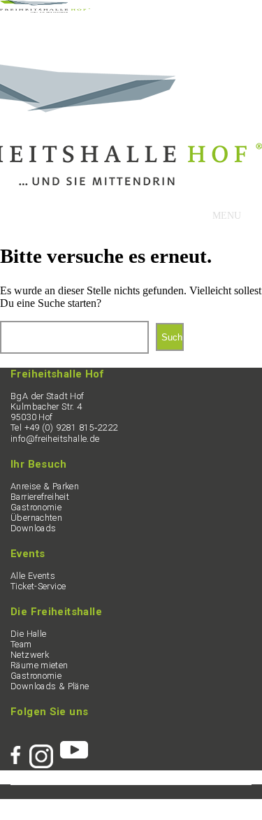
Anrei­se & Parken (44, 486)
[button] (226, 216)
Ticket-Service (38, 586)
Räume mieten (39, 665)
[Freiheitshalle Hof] (45, 9)
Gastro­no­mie (35, 507)
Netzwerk (29, 654)
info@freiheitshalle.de (54, 438)
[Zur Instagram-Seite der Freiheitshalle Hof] (44, 749)
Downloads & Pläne (49, 686)
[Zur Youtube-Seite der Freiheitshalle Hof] (74, 749)
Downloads (33, 528)
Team (21, 644)
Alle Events (32, 575)
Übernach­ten (36, 517)
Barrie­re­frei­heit (39, 496)
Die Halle (28, 633)
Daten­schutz (114, 804)
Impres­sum (57, 804)
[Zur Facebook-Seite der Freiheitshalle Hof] (19, 749)
